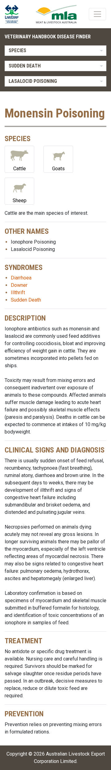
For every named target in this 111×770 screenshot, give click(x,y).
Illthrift (18, 292)
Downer (19, 285)
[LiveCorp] (14, 14)
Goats (58, 168)
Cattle (19, 168)
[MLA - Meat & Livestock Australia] (56, 14)
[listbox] (55, 50)
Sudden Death (26, 300)
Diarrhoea (21, 278)
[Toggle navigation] (97, 14)
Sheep (20, 200)
